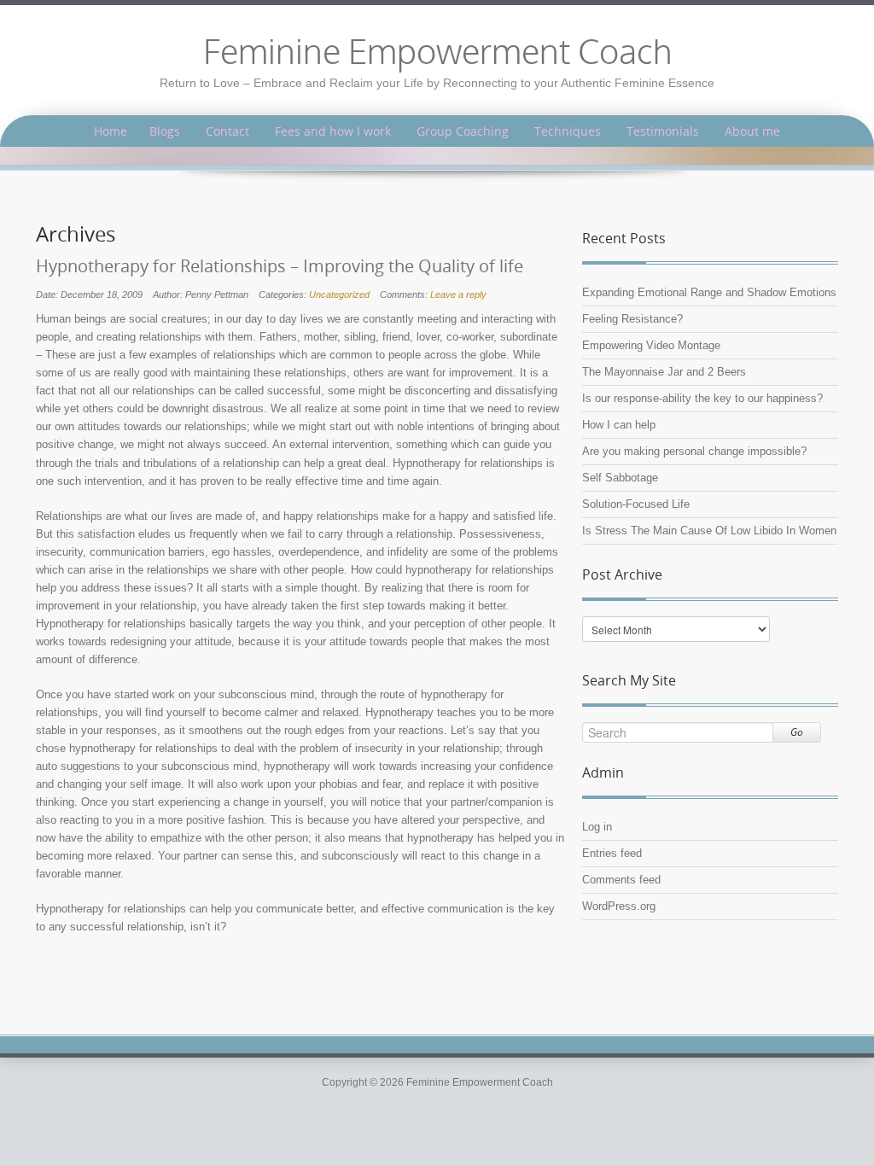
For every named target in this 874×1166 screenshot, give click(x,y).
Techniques (567, 131)
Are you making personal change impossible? (694, 451)
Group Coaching (463, 131)
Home (110, 131)
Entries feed (612, 853)
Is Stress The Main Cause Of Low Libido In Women (709, 530)
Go (796, 732)
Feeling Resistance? (632, 318)
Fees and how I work (333, 131)
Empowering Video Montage (651, 345)
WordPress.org (619, 906)
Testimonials (662, 131)
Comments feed (621, 879)
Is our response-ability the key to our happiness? (702, 398)
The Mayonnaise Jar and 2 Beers (664, 371)
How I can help (619, 424)
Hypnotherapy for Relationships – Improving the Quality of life (279, 266)
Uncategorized (339, 294)
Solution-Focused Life (636, 504)
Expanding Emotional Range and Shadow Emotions (709, 292)
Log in (597, 826)
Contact (227, 131)
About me (752, 131)
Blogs (164, 131)
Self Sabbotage (620, 477)
